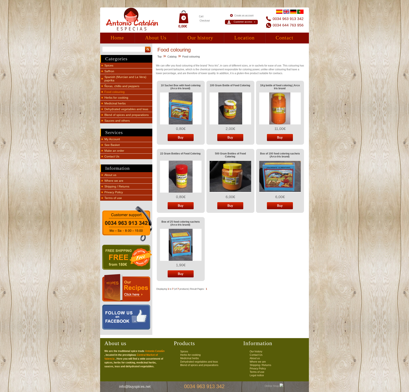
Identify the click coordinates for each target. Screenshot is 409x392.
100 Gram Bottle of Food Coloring (230, 85)
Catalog (172, 56)
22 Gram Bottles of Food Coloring (180, 153)
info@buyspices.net (135, 387)
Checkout (205, 20)
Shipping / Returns (116, 186)
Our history (200, 37)
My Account (112, 139)
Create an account (243, 15)
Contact (284, 37)
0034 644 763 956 (288, 25)
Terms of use (113, 198)
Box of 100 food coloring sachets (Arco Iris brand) (280, 155)
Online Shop (272, 386)
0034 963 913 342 (288, 19)
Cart (201, 16)
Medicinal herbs (115, 103)
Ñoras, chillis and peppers (121, 86)
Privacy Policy (113, 192)
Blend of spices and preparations (126, 115)
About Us (155, 37)
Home (117, 37)
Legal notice (257, 375)
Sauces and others (117, 120)
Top (159, 56)
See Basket (112, 145)
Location (244, 37)
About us (110, 175)
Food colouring (114, 92)
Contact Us (111, 156)
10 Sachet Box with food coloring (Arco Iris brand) (180, 87)
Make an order (114, 150)
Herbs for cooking (116, 97)
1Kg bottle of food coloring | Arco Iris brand (280, 87)
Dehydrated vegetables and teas (126, 109)
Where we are (113, 180)
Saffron (109, 71)
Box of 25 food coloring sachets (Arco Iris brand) (180, 223)
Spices (108, 65)
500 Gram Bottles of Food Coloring (230, 155)
